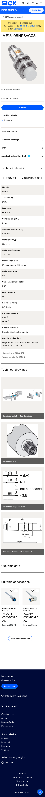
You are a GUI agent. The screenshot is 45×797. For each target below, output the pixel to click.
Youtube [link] (5, 750)
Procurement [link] (7, 726)
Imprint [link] (22, 773)
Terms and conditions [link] (22, 777)
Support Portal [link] (7, 722)
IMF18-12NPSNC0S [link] (28, 26)
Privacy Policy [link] (22, 785)
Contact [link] (4, 718)
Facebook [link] (5, 742)
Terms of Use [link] (22, 781)
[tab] (11, 178)
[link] (9, 3)
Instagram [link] (5, 746)
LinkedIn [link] (5, 738)
